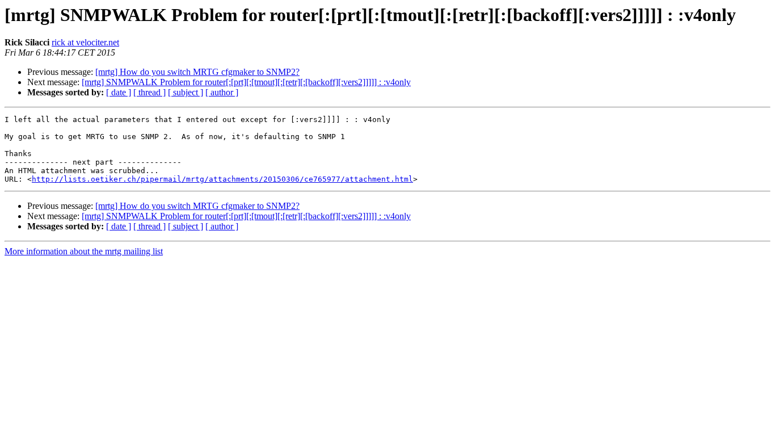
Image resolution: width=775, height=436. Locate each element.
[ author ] (221, 92)
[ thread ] (149, 92)
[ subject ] (185, 92)
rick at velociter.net (85, 42)
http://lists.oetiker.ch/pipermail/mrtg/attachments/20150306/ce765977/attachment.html (222, 179)
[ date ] (118, 92)
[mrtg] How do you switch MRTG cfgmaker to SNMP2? (197, 72)
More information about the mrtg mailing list (84, 251)
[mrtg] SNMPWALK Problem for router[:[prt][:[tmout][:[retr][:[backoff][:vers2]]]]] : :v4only (246, 82)
